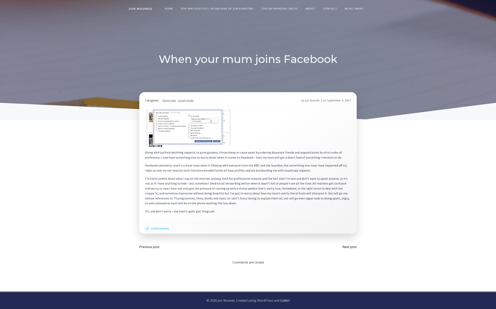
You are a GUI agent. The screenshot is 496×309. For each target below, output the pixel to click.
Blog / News (354, 8)
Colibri (285, 300)
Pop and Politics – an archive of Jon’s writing (217, 8)
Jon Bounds (312, 100)
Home (169, 8)
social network (160, 228)
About (310, 8)
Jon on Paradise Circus (280, 8)
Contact (330, 8)
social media (186, 100)
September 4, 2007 (339, 100)
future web (169, 100)
